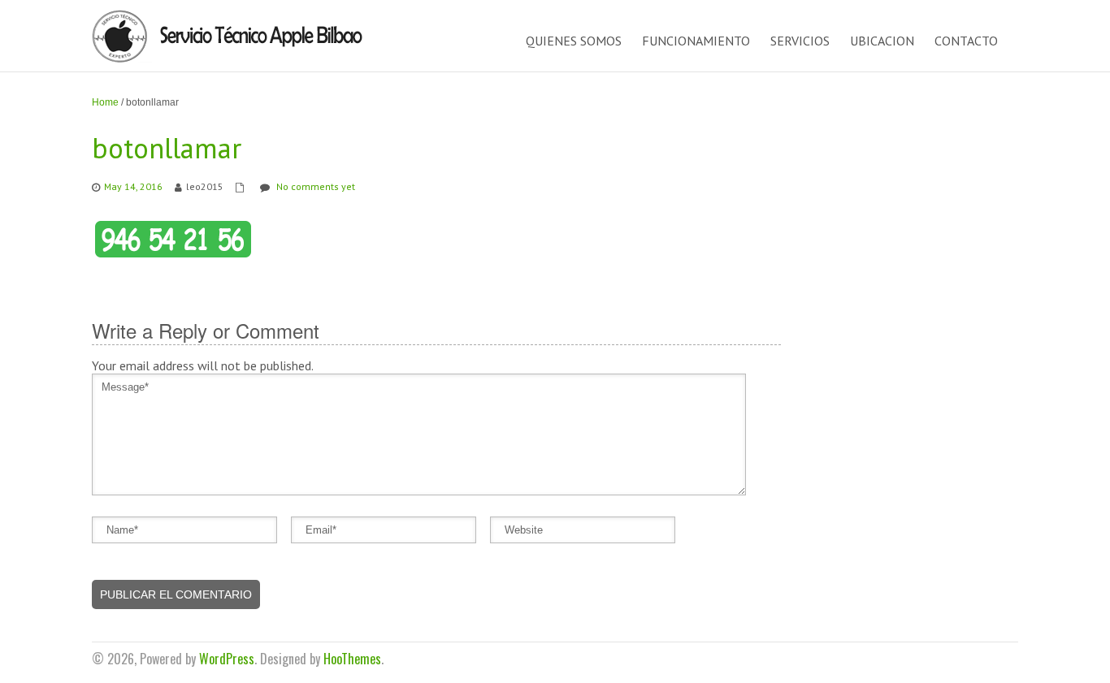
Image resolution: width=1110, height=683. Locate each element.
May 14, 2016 (133, 186)
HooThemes (352, 658)
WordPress (226, 658)
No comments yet (315, 186)
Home (105, 102)
